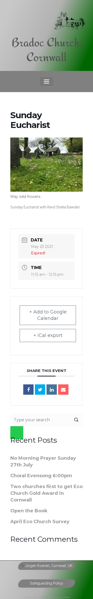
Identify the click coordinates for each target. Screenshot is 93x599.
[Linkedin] (52, 389)
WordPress (65, 597)
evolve (25, 597)
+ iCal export (48, 335)
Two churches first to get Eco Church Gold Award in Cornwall (46, 493)
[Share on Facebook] (28, 389)
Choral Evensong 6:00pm (41, 476)
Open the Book (29, 511)
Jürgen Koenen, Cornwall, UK (48, 566)
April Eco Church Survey (39, 521)
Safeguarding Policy (46, 583)
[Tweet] (40, 389)
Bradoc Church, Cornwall (46, 49)
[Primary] (46, 81)
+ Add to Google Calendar (48, 315)
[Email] (63, 389)
